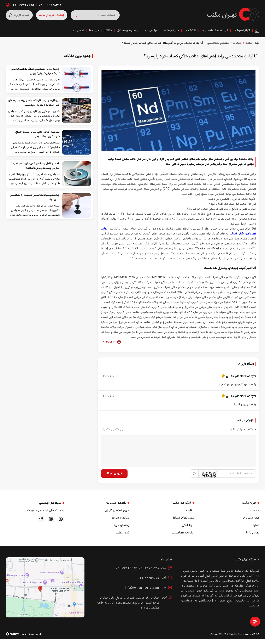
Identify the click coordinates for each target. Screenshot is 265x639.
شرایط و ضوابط (120, 518)
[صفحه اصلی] (257, 30)
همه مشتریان (251, 518)
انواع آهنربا (188, 525)
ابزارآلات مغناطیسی (183, 533)
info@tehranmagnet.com (142, 588)
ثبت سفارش (122, 533)
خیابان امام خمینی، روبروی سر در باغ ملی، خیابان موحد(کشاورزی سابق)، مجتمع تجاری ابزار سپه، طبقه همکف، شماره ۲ (128, 603)
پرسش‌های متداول (183, 518)
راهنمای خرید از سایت (52, 15)
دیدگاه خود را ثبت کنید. (242, 429)
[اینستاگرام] (51, 519)
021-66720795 (149, 568)
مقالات (237, 43)
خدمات (255, 510)
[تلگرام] (41, 519)
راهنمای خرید (121, 525)
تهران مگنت (252, 43)
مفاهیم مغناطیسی (218, 43)
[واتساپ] (61, 519)
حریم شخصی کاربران (117, 510)
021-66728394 (126, 568)
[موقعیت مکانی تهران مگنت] (45, 587)
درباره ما (254, 525)
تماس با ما (252, 533)
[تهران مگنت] (233, 14)
